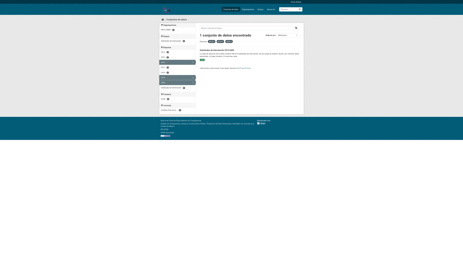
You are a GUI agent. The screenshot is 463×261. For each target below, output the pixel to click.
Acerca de (271, 9)
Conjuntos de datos (230, 9)
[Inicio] (163, 19)
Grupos (260, 9)
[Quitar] (213, 42)
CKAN (261, 123)
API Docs (247, 68)
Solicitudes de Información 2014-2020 (217, 50)
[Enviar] (299, 9)
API (240, 68)
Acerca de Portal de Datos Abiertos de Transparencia (181, 120)
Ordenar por (271, 35)
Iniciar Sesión (296, 2)
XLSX (202, 60)
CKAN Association (167, 132)
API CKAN (164, 129)
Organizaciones (248, 9)
